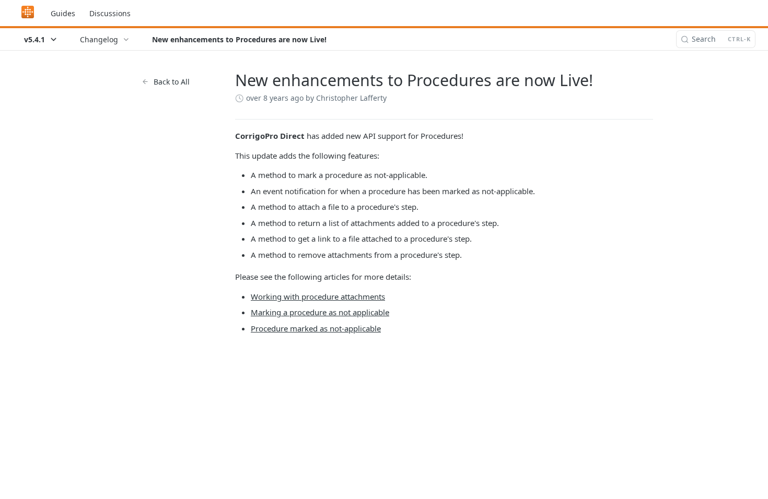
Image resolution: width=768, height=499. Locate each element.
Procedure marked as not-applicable (316, 328)
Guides (63, 13)
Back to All (172, 82)
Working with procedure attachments (318, 296)
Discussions (110, 13)
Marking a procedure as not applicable (320, 312)
